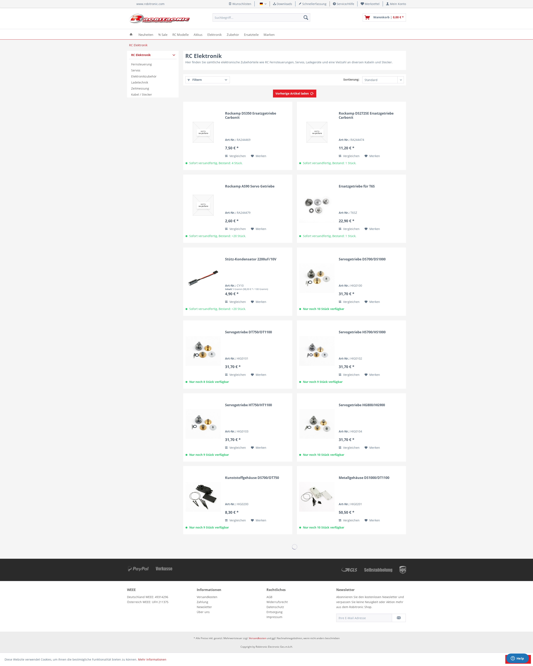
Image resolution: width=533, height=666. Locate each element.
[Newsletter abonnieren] (399, 618)
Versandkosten (207, 597)
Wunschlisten (241, 4)
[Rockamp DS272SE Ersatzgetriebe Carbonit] (317, 132)
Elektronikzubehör (144, 76)
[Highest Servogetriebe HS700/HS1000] (317, 351)
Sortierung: (351, 79)
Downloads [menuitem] (284, 4)
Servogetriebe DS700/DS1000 (362, 259)
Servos (135, 70)
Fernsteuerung (141, 64)
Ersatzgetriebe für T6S (357, 186)
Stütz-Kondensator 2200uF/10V (250, 259)
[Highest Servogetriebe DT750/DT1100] (203, 351)
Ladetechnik (139, 82)
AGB (269, 597)
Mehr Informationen (152, 659)
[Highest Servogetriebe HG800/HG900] (317, 424)
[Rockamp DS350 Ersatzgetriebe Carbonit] (203, 132)
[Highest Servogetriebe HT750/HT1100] (203, 424)
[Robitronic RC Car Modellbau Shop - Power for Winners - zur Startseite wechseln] (159, 18)
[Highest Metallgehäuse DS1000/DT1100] (317, 496)
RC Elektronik (141, 55)
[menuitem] (370, 3)
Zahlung (202, 602)
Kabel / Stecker (141, 94)
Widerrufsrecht (277, 602)
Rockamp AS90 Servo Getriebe (249, 186)
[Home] (131, 34)
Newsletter (204, 607)
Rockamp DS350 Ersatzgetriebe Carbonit (250, 115)
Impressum (274, 617)
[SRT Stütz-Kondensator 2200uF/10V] (203, 278)
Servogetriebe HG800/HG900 (362, 405)
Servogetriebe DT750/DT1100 (248, 332)
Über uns (203, 612)
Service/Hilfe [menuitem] (345, 4)
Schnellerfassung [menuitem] (313, 4)
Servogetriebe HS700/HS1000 (362, 332)
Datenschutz (275, 607)
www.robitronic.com (150, 4)
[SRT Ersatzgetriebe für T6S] (317, 205)
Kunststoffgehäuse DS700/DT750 (252, 478)
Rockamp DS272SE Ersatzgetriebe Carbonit (366, 115)
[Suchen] (305, 17)
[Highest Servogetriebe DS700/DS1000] (317, 278)
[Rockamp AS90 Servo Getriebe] (203, 205)
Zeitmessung (140, 88)
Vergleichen (237, 156)
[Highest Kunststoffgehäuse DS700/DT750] (203, 496)
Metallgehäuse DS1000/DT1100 (364, 478)
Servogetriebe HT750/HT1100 (248, 405)
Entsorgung (274, 612)
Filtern (197, 80)
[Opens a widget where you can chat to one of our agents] (517, 659)
